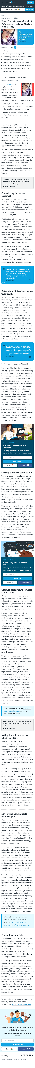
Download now (17, 461)
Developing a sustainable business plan (16, 68)
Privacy (9, 1059)
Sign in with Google (12, 9)
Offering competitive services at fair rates (17, 62)
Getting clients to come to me (13, 59)
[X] (21, 1055)
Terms (3, 1059)
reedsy (10, 2)
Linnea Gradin (13, 80)
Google (9, 465)
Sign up (28, 9)
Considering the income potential (14, 54)
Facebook (24, 465)
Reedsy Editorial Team (18, 77)
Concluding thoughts (10, 71)
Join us (30, 2)
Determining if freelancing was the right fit (17, 57)
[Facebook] (30, 1055)
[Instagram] (24, 1055)
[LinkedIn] (27, 1055)
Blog (2, 15)
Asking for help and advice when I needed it (17, 65)
